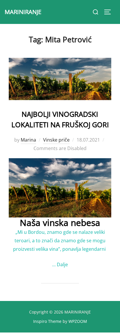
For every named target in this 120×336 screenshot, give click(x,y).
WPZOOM (77, 321)
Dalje (62, 264)
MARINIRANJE (23, 12)
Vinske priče (56, 140)
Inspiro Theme (47, 321)
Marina (28, 140)
